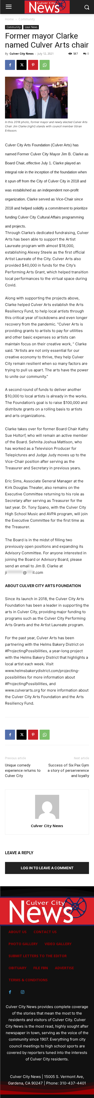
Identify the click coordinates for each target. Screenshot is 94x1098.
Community (27, 19)
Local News (31, 27)
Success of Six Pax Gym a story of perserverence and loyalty (68, 770)
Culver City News (22, 53)
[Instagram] (23, 992)
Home (9, 19)
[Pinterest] (33, 65)
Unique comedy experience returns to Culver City (23, 770)
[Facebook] (10, 65)
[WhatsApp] (45, 65)
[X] (22, 65)
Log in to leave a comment (47, 868)
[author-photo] (47, 819)
